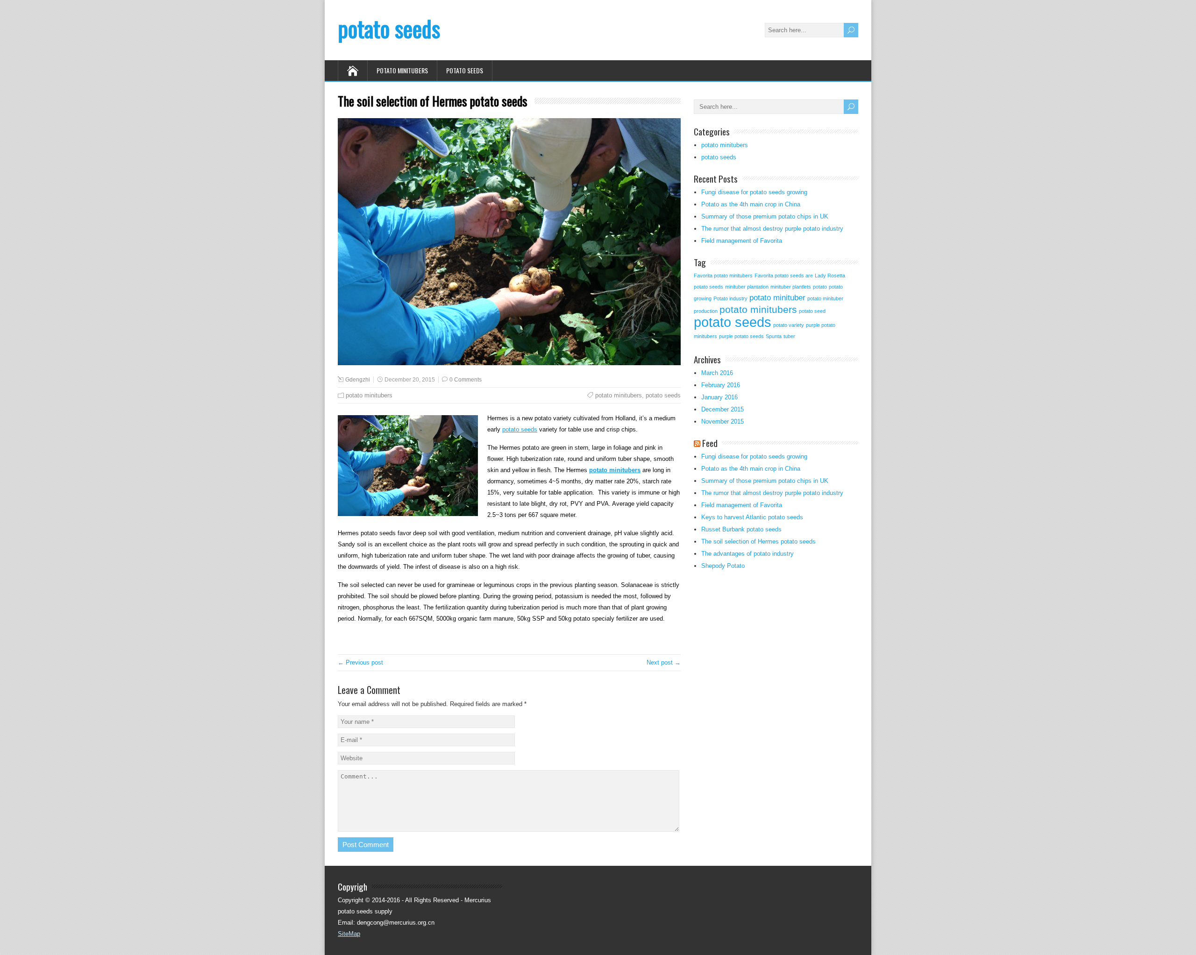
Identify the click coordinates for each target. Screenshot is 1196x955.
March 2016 (717, 372)
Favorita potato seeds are (784, 275)
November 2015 (722, 421)
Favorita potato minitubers (723, 275)
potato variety (788, 325)
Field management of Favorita (741, 240)
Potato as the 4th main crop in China (750, 204)
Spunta (774, 336)
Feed (710, 442)
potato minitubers (402, 70)
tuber (789, 336)
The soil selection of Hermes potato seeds (758, 541)
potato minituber (777, 297)
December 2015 (722, 409)
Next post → (664, 662)
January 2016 (719, 397)
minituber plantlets (790, 287)
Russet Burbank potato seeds (741, 529)
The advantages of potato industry (747, 553)
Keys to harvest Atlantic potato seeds (752, 517)
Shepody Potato (723, 565)
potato (820, 287)
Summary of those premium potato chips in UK (764, 216)
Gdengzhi (357, 379)
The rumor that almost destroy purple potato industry (772, 228)
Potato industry (730, 298)
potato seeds (389, 28)
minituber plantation (747, 287)
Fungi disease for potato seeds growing (754, 192)
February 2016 (720, 385)
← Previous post (360, 662)
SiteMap (349, 933)
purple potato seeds (741, 336)
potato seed (812, 311)
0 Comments (465, 379)
